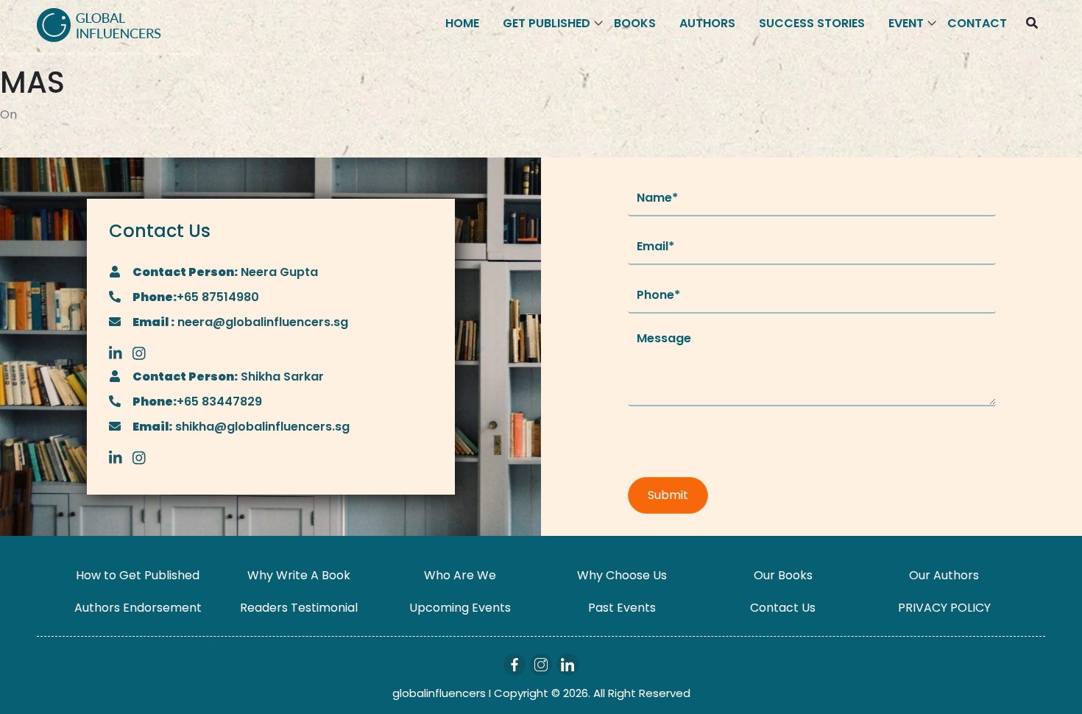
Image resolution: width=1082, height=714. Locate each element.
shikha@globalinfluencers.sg (261, 426)
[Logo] (99, 23)
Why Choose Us (622, 575)
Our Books (783, 575)
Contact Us (783, 607)
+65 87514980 (218, 297)
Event (906, 23)
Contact (977, 23)
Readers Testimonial (299, 607)
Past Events (622, 607)
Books (635, 23)
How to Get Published (137, 575)
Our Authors (944, 575)
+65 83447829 (219, 401)
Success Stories (812, 23)
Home (462, 23)
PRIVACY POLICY (944, 607)
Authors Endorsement (138, 607)
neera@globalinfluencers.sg (261, 322)
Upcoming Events (460, 607)
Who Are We (460, 575)
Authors (707, 23)
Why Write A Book (298, 575)
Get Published (546, 23)
